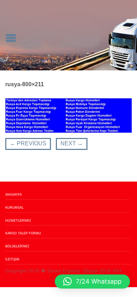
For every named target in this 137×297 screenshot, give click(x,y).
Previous (28, 143)
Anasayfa (13, 194)
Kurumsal (14, 207)
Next (71, 143)
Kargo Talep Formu (23, 233)
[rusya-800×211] (68, 115)
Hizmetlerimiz (18, 220)
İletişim (12, 259)
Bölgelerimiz (17, 246)
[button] (92, 281)
